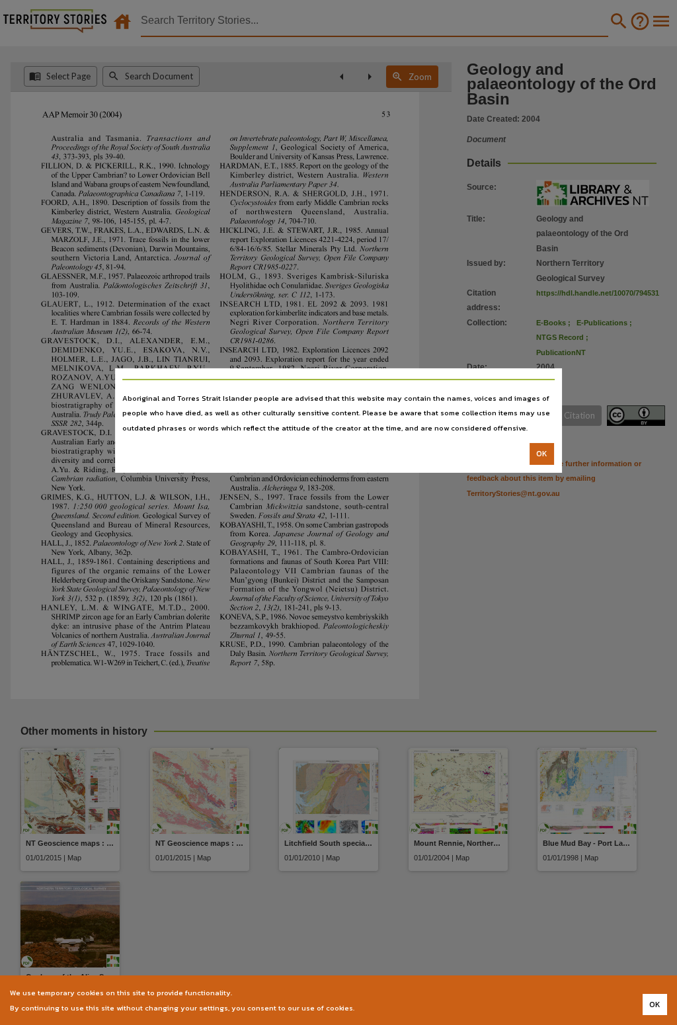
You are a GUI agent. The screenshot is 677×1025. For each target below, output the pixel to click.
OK (541, 454)
